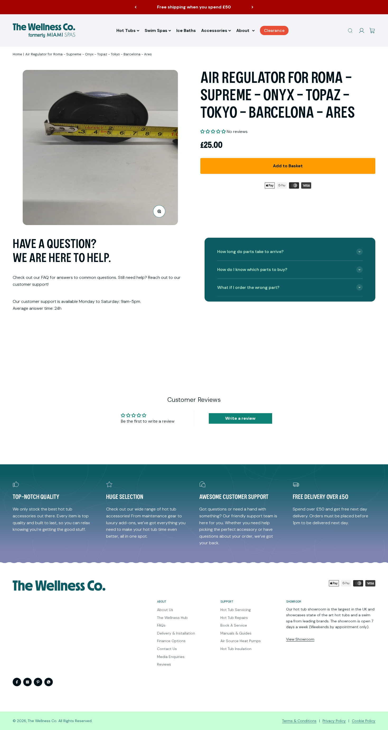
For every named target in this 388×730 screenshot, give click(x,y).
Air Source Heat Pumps (240, 640)
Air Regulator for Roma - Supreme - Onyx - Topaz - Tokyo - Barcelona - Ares (88, 54)
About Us (165, 609)
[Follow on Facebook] (17, 682)
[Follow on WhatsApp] (48, 682)
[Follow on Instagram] (27, 682)
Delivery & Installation (176, 633)
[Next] (252, 7)
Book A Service (233, 625)
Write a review (240, 418)
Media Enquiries (170, 656)
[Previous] (135, 7)
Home (17, 54)
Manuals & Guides (236, 633)
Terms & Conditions (299, 720)
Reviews (164, 664)
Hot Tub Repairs (234, 617)
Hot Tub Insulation (236, 648)
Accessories (214, 30)
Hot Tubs (126, 30)
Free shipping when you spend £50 (194, 7)
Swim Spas (156, 30)
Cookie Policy (363, 720)
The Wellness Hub (172, 617)
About (242, 30)
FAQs (161, 625)
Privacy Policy (334, 720)
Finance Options (171, 640)
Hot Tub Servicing (235, 609)
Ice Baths (186, 30)
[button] (213, 131)
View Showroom (300, 639)
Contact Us (167, 648)
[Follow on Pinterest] (38, 682)
